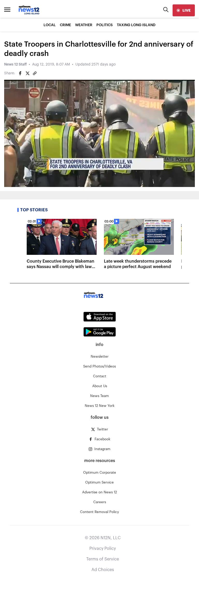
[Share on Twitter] (27, 73)
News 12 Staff (15, 64)
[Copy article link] (35, 73)
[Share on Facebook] (20, 73)
